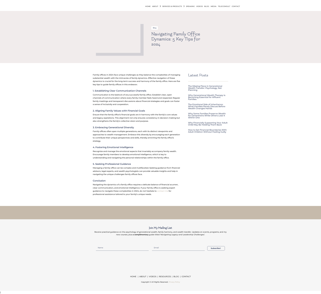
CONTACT (186, 276)
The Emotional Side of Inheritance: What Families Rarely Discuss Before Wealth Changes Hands (206, 106)
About (155, 6)
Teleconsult (224, 6)
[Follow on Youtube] (170, 212)
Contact (236, 6)
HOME (133, 276)
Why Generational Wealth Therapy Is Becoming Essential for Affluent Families (206, 97)
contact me (162, 191)
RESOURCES (165, 276)
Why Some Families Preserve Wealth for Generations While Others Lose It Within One (207, 115)
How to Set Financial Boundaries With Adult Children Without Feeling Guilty (207, 131)
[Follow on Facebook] (150, 212)
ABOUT (142, 276)
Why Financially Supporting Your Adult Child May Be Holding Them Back (208, 124)
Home (148, 6)
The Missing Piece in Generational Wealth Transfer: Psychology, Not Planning (205, 88)
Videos (199, 6)
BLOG (176, 276)
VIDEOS (152, 276)
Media (213, 6)
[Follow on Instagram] (157, 212)
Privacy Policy (174, 282)
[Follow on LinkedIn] (164, 212)
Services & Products (172, 6)
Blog (206, 6)
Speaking (190, 6)
